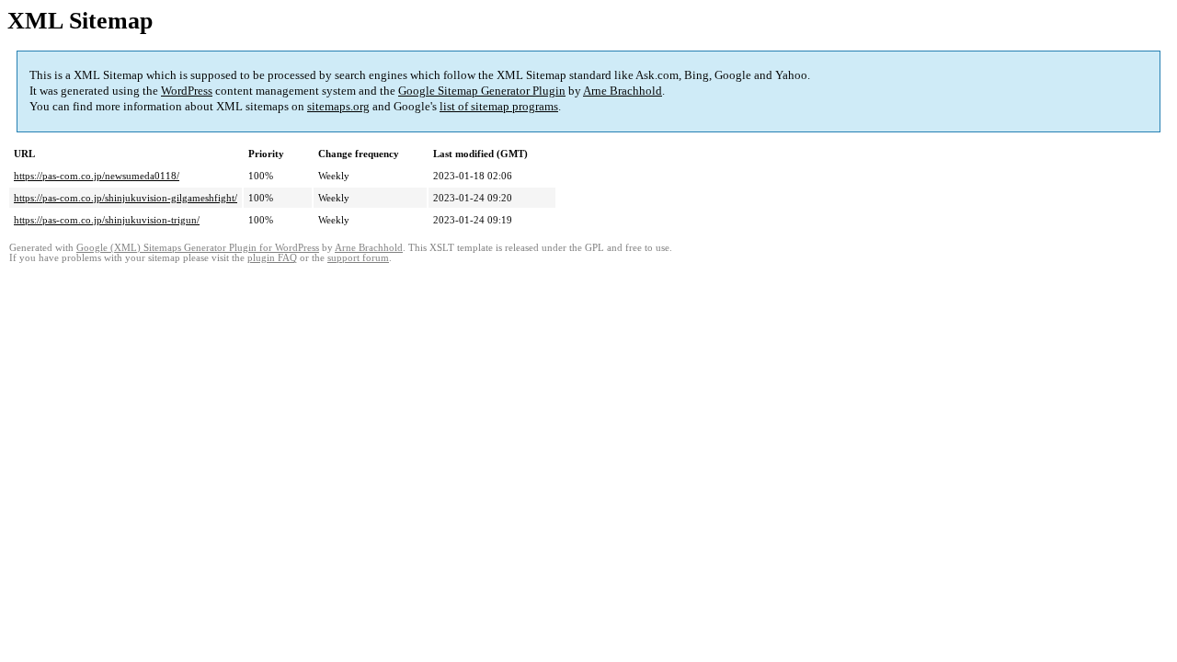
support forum (358, 258)
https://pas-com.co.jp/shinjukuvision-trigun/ (107, 219)
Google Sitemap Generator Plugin (482, 90)
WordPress (186, 90)
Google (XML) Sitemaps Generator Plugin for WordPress (197, 248)
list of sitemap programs (499, 106)
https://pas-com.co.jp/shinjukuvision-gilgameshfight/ (125, 197)
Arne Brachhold (622, 90)
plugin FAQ (272, 258)
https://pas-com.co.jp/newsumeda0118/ (96, 175)
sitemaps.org (338, 106)
